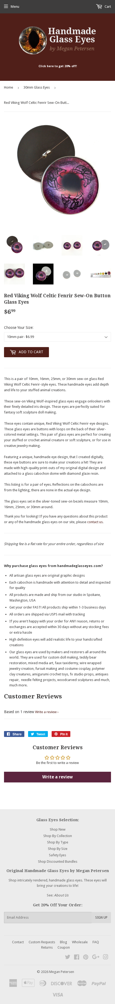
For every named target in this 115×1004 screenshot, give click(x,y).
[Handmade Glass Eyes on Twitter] (67, 958)
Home (8, 87)
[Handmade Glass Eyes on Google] (95, 958)
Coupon (63, 947)
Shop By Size (57, 849)
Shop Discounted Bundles (57, 862)
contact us (95, 522)
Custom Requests (42, 942)
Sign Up (101, 917)
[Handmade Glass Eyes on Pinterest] (86, 958)
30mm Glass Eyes (37, 87)
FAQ (96, 942)
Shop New (58, 829)
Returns (47, 947)
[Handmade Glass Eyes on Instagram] (105, 958)
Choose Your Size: (18, 327)
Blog (63, 942)
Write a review (46, 712)
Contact (18, 942)
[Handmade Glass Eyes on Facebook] (76, 958)
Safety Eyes (57, 855)
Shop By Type (57, 842)
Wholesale (80, 942)
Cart (107, 7)
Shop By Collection (57, 836)
